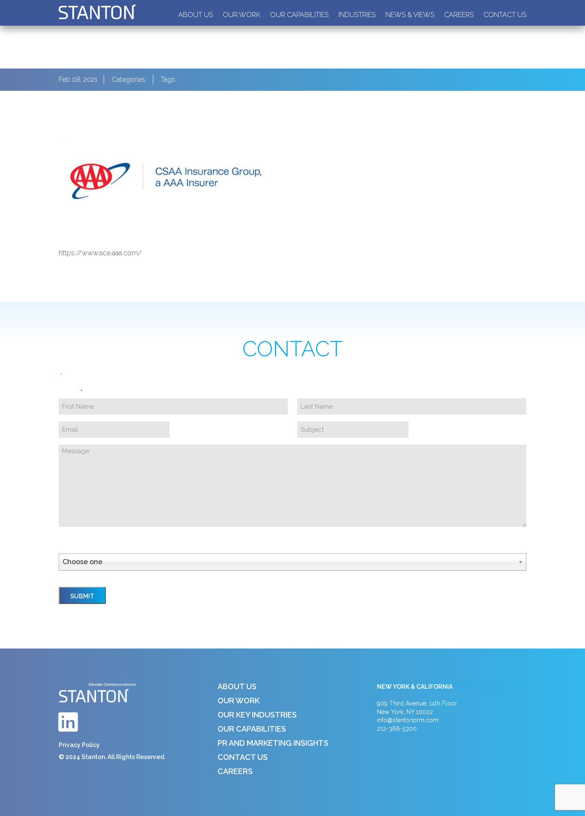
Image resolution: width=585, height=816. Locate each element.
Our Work (241, 15)
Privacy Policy (79, 744)
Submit (82, 596)
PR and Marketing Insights (273, 742)
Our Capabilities (299, 15)
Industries (357, 15)
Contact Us (505, 15)
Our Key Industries (257, 714)
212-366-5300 (397, 728)
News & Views (409, 15)
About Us (195, 15)
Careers (459, 15)
